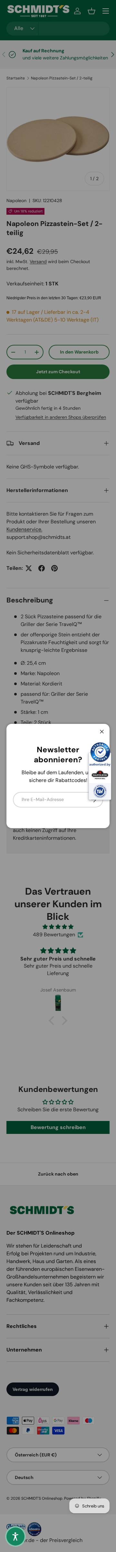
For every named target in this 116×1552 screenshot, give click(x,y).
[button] (15, 1536)
